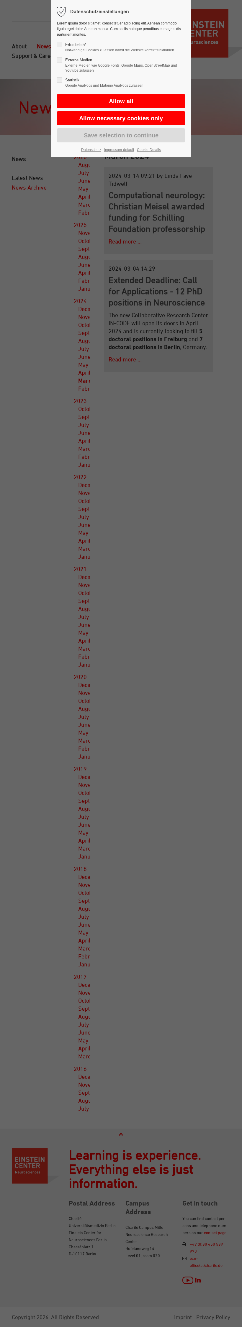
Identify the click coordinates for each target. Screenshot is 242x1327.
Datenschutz (91, 150)
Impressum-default (119, 150)
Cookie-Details (149, 150)
